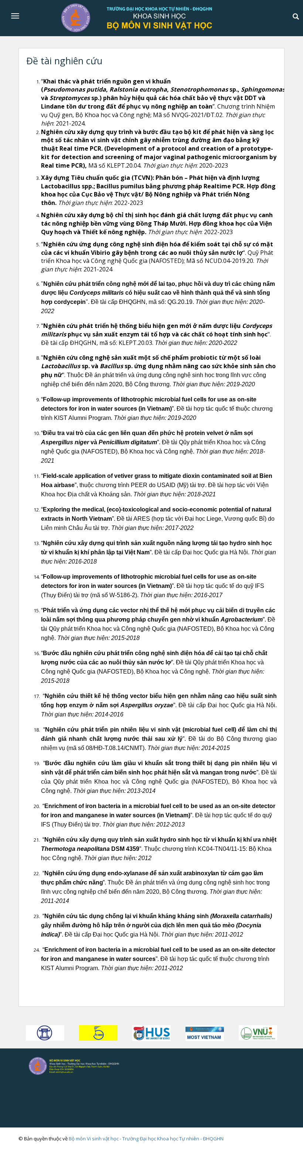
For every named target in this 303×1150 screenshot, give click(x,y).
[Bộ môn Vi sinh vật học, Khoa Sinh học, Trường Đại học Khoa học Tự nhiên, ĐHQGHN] (88, 1065)
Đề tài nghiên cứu (64, 60)
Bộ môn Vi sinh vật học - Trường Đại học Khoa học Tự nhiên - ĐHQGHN (146, 1138)
